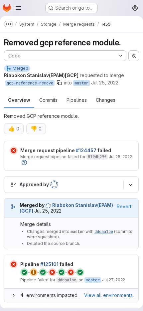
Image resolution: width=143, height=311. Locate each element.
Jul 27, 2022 (113, 279)
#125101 (49, 264)
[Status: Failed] (14, 150)
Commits (48, 100)
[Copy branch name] (59, 83)
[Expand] (14, 295)
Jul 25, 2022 (104, 82)
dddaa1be (103, 231)
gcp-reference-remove (30, 83)
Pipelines (77, 100)
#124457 (86, 150)
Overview (19, 100)
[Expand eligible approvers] (130, 185)
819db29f (97, 157)
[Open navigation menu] (18, 8)
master (81, 83)
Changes (105, 100)
